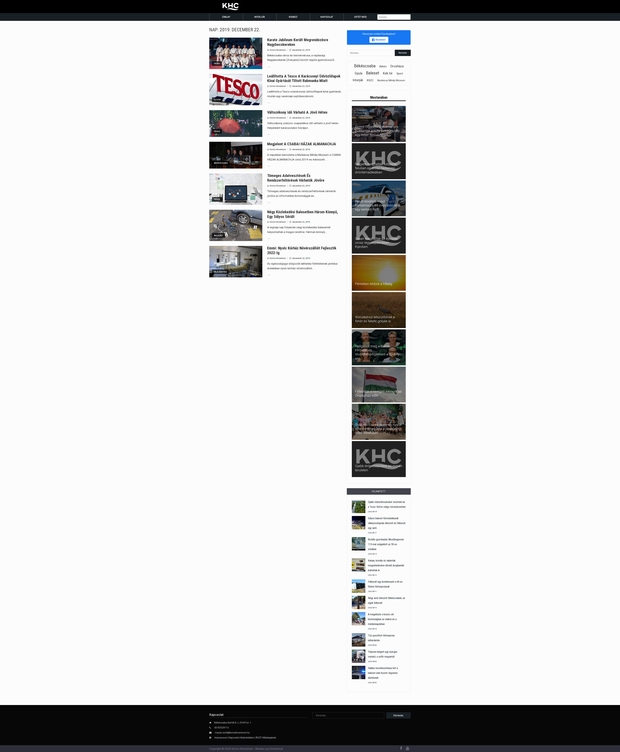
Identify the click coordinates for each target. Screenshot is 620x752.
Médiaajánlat (269, 737)
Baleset (218, 235)
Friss (217, 63)
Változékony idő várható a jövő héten (297, 112)
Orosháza (397, 66)
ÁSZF (258, 737)
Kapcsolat (326, 17)
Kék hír (388, 73)
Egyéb (217, 99)
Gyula (358, 73)
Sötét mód (360, 17)
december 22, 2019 (301, 50)
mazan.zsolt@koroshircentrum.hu (232, 732)
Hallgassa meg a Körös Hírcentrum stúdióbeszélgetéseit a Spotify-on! (377, 352)
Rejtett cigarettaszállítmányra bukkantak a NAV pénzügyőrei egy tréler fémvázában (377, 131)
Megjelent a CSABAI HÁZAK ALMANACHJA (301, 144)
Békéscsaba (221, 163)
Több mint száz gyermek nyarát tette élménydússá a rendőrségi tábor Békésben (378, 429)
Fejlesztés (220, 272)
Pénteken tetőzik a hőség (373, 284)
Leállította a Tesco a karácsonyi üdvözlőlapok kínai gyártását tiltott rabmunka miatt (303, 78)
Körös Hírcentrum (278, 50)
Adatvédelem (247, 737)
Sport (399, 73)
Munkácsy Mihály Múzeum (391, 80)
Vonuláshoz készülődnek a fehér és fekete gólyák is (375, 319)
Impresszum (221, 737)
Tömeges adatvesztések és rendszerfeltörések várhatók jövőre (295, 178)
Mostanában (379, 97)
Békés (383, 66)
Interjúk (259, 17)
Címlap (226, 17)
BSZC (370, 80)
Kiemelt (293, 17)
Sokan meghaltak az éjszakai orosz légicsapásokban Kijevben (376, 243)
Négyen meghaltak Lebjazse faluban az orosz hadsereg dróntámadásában (376, 168)
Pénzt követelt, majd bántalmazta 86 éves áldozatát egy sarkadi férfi (377, 205)
